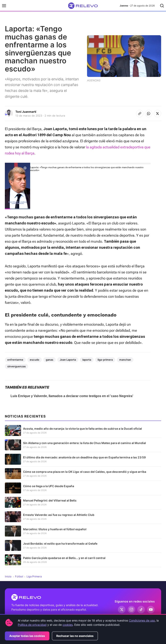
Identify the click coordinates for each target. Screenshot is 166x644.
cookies (68, 624)
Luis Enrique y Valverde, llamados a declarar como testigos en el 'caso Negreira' (72, 396)
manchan (125, 359)
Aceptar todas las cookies (27, 636)
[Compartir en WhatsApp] (148, 113)
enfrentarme (15, 359)
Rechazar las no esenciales (75, 636)
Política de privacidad (32, 624)
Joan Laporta (68, 359)
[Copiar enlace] (139, 113)
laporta (86, 359)
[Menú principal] (4, 6)
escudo (34, 359)
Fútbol (19, 576)
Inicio (8, 576)
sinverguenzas (16, 366)
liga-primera (105, 359)
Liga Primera (34, 576)
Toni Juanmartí (25, 111)
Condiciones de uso (142, 620)
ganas (49, 359)
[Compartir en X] (157, 113)
